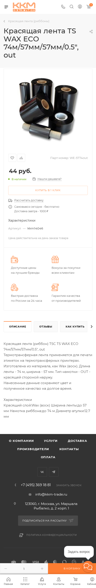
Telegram (53, 472)
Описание (17, 326)
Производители (33, 449)
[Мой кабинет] (80, 7)
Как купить (75, 326)
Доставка (77, 441)
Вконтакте (42, 472)
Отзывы (45, 326)
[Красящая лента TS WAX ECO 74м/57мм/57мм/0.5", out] (48, 108)
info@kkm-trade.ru (51, 494)
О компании (21, 441)
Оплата (48, 457)
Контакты (69, 449)
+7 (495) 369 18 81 (36, 485)
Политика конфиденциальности (51, 535)
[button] (88, 566)
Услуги (51, 441)
